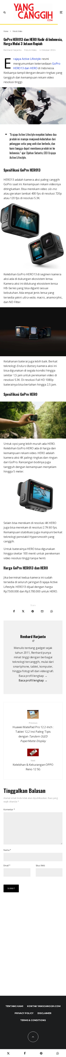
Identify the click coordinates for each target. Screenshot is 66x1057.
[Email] (42, 611)
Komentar (9, 809)
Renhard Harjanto (12, 50)
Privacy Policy (24, 1013)
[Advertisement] (33, 948)
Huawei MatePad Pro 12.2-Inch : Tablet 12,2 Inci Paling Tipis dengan (32, 732)
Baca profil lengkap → (33, 680)
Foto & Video (30, 50)
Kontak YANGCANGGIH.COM (43, 1006)
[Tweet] (23, 611)
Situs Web (40, 865)
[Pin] (33, 611)
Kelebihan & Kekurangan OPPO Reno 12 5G (33, 765)
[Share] (14, 611)
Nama (7, 850)
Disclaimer (44, 1013)
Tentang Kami (14, 1006)
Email (7, 865)
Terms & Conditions (33, 1020)
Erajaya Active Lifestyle (27, 59)
